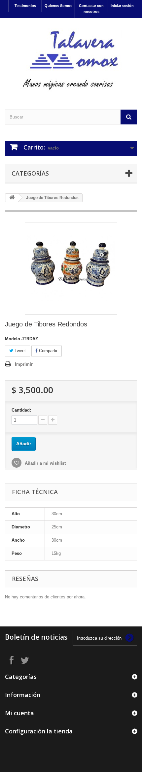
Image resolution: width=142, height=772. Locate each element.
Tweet (19, 350)
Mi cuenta (19, 713)
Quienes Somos (58, 6)
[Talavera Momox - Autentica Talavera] (71, 58)
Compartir (47, 350)
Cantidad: (21, 410)
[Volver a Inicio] (12, 198)
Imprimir (24, 364)
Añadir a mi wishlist (44, 463)
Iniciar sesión (122, 6)
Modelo (12, 338)
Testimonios (25, 6)
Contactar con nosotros (91, 9)
